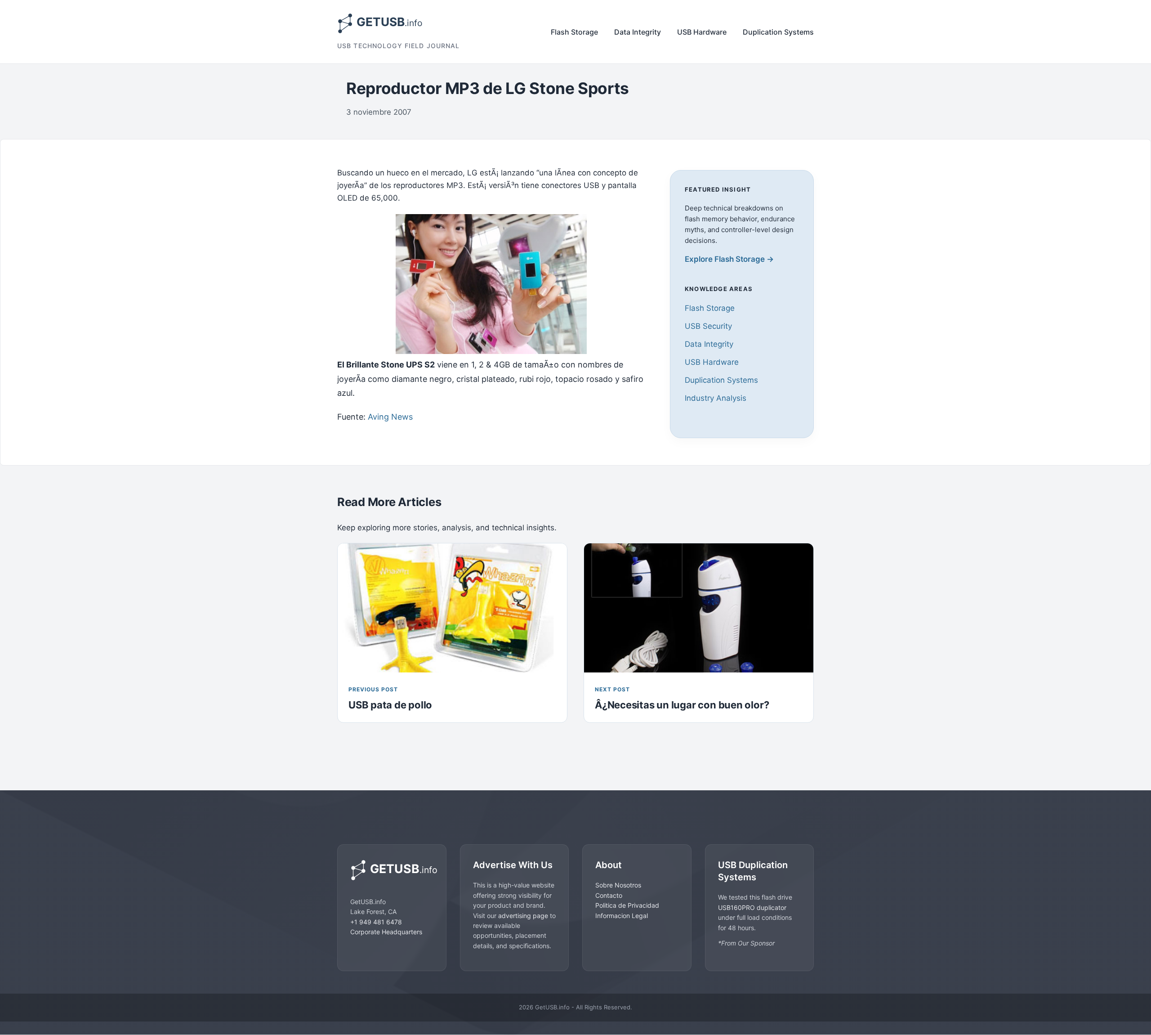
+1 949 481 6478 (376, 922)
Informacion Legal (621, 915)
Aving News (390, 416)
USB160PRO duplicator (752, 907)
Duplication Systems (778, 31)
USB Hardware (702, 31)
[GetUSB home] (391, 870)
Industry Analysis (715, 398)
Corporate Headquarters (386, 932)
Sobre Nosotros (618, 885)
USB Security (708, 326)
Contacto (608, 895)
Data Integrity (637, 31)
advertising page (523, 915)
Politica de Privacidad (627, 905)
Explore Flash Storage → (729, 259)
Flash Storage (574, 31)
